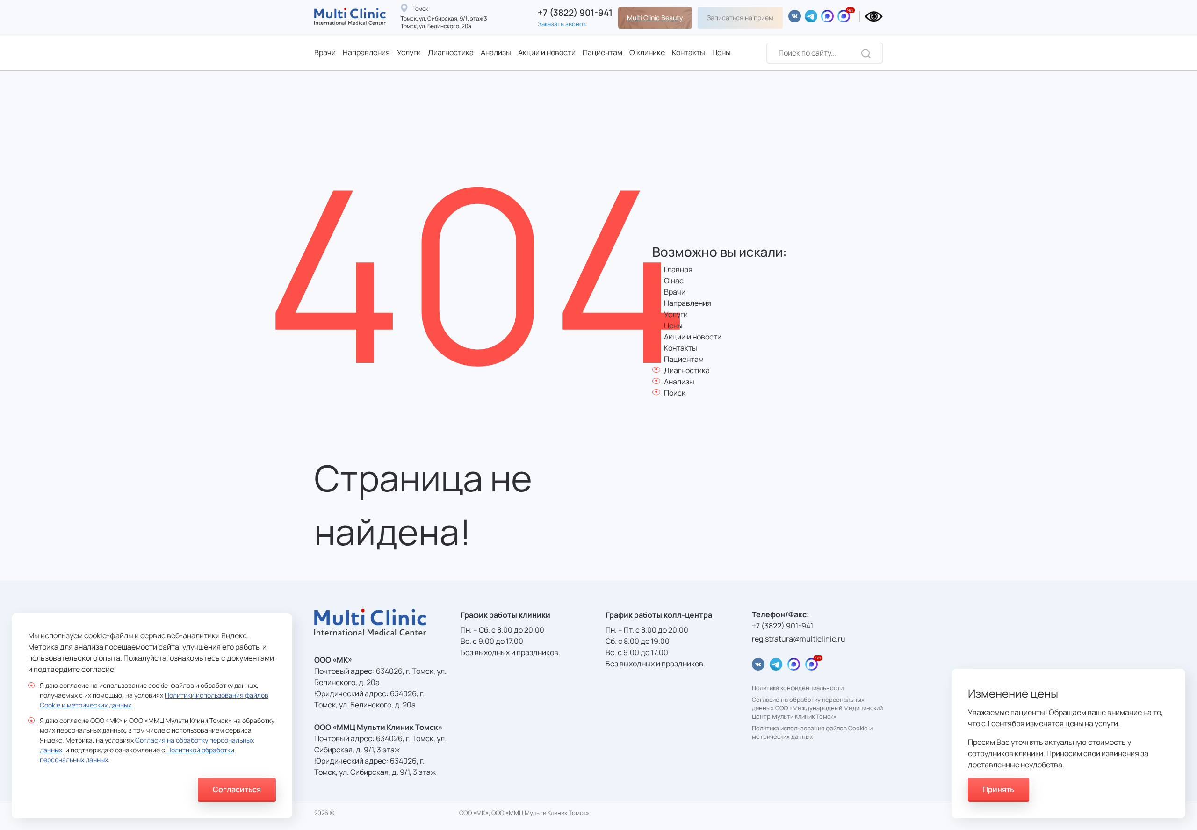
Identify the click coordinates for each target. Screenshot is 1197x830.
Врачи (325, 52)
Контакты (688, 52)
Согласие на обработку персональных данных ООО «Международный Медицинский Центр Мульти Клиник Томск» (817, 708)
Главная (678, 269)
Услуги (409, 52)
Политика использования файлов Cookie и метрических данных (812, 732)
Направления (366, 52)
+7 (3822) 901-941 (575, 13)
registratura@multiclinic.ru (798, 639)
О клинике (647, 52)
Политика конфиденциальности (798, 688)
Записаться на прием (740, 17)
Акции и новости (547, 52)
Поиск (674, 393)
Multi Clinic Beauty (655, 17)
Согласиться (237, 789)
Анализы (496, 52)
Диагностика (451, 52)
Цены (721, 52)
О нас (674, 280)
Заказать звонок (562, 24)
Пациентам (602, 52)
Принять (998, 789)
